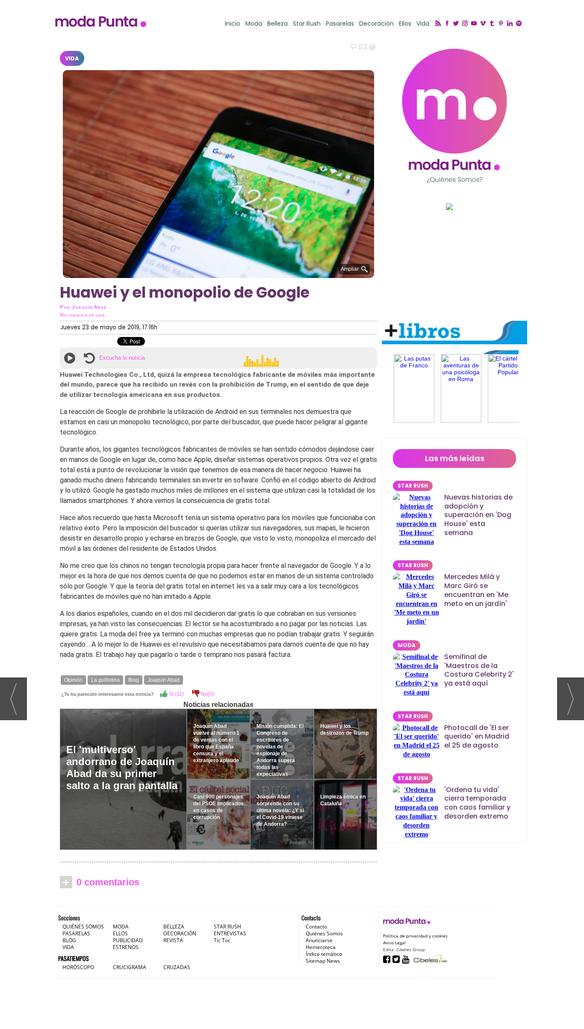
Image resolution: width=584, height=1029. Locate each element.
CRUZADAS (176, 967)
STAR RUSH (413, 485)
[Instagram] (466, 24)
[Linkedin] (511, 24)
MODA (407, 645)
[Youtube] (475, 24)
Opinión (73, 680)
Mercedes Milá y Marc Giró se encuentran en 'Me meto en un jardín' (476, 590)
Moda (253, 24)
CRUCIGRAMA (129, 967)
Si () (176, 694)
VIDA (72, 58)
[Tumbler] (493, 24)
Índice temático (324, 954)
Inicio (232, 24)
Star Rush (307, 24)
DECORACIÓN (179, 933)
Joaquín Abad (163, 680)
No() (207, 694)
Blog (133, 680)
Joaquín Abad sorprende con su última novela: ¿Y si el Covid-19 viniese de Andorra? (280, 810)
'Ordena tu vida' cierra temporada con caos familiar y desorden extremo (477, 803)
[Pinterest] (502, 24)
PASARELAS (76, 933)
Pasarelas (340, 24)
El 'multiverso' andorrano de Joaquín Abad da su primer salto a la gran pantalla (121, 767)
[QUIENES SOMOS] (454, 115)
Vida (422, 24)
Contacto (316, 926)
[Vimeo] (484, 24)
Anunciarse (319, 940)
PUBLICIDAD (128, 940)
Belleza (277, 24)
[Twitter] (457, 24)
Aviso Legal (394, 943)
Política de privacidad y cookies (415, 936)
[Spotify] (520, 24)
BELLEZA (173, 926)
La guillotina (105, 680)
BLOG (69, 940)
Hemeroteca (321, 947)
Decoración (376, 24)
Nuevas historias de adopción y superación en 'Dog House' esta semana (478, 515)
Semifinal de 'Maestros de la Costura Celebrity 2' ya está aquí (479, 670)
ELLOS (120, 933)
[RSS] (439, 24)
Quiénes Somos (324, 933)
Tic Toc (222, 940)
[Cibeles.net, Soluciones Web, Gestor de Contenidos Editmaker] (429, 958)
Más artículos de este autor (82, 315)
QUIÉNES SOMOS (83, 926)
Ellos (405, 24)
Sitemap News (323, 960)
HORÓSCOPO (78, 967)
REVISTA (173, 940)
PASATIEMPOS (73, 958)
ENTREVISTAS (230, 933)
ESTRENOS (126, 947)
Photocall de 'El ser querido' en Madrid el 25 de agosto (476, 737)
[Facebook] (448, 24)
